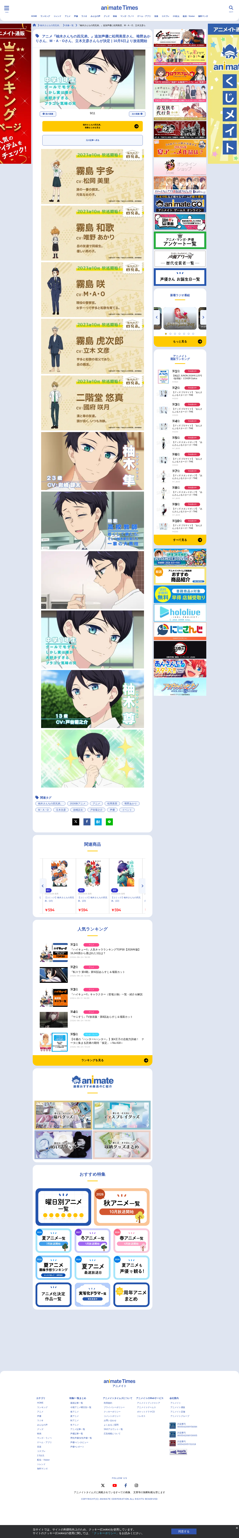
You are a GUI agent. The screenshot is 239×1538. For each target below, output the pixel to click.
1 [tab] (166, 333)
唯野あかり (131, 803)
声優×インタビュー (79, 1442)
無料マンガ (203, 16)
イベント (127, 809)
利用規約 (108, 1403)
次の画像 (136, 114)
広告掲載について (112, 1433)
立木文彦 (61, 809)
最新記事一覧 (76, 1403)
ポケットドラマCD (146, 1412)
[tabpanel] (180, 318)
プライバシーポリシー (114, 1407)
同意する (183, 1531)
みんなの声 (95, 16)
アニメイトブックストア (148, 1403)
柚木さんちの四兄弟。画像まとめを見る (92, 126)
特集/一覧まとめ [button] (77, 1398)
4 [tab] (180, 333)
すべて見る (180, 539)
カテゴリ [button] (40, 1398)
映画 (115, 16)
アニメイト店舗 (177, 1412)
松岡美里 (112, 803)
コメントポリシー (112, 1416)
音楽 (156, 16)
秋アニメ (74, 1420)
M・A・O (43, 809)
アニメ (68, 16)
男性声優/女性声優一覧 (81, 1438)
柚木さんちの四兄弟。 (50, 803)
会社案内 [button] (174, 1398)
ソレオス (141, 1416)
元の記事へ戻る (92, 140)
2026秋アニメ (77, 803)
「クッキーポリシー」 (105, 1533)
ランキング (45, 16)
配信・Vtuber (189, 16)
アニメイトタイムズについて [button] (117, 1398)
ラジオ (84, 16)
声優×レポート (77, 1447)
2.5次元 (176, 16)
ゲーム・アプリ (144, 16)
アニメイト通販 (177, 1407)
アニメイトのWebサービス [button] (150, 1398)
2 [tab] (171, 333)
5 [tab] (184, 333)
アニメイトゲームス (146, 1407)
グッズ (107, 16)
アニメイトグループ (179, 1416)
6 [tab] (189, 333)
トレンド (57, 16)
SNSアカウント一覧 (113, 1429)
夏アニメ (74, 1416)
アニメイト (175, 1403)
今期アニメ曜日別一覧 (80, 1407)
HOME (34, 16)
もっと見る (180, 341)
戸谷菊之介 (96, 809)
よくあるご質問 (111, 1425)
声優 (76, 16)
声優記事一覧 (76, 1433)
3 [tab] (175, 333)
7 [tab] (193, 333)
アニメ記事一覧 (77, 1429)
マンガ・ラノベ (127, 16)
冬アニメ (74, 1425)
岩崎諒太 (78, 809)
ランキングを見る (92, 1060)
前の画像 (49, 114)
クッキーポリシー (112, 1412)
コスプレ (165, 16)
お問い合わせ (110, 1420)
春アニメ (74, 1412)
